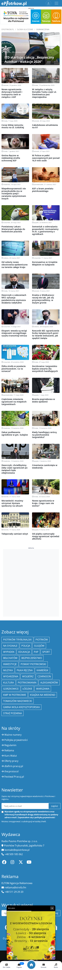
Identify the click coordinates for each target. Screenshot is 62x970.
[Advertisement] (31, 582)
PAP (36, 652)
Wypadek (8, 652)
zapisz (54, 806)
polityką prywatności (45, 817)
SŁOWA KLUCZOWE (25, 29)
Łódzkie (27, 688)
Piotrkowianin (27, 682)
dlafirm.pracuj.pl (13, 766)
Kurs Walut (10, 755)
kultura (8, 682)
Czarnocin (44, 676)
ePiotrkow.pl (8, 29)
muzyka (8, 670)
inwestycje (10, 664)
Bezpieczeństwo (31, 658)
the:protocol (11, 771)
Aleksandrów (49, 682)
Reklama (9, 750)
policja (25, 645)
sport (46, 652)
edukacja (24, 652)
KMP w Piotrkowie (14, 694)
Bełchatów (10, 658)
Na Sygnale (10, 645)
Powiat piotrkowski (33, 664)
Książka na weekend (42, 694)
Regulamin (10, 745)
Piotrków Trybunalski (17, 639)
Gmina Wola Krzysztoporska (21, 707)
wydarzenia (10, 676)
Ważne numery (13, 734)
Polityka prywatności (16, 740)
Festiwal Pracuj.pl (14, 776)
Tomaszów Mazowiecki (17, 701)
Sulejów (39, 645)
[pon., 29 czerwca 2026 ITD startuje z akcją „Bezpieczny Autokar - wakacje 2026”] (31, 48)
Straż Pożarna (12, 713)
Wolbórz (28, 676)
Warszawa (42, 688)
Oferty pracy (11, 761)
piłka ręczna (25, 670)
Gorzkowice (11, 688)
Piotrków (42, 639)
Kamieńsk (42, 670)
